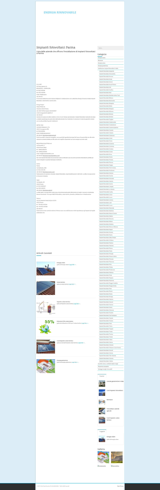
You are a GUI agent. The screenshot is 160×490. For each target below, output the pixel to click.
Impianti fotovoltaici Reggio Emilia (107, 286)
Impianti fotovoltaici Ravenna (106, 280)
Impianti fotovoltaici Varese (106, 342)
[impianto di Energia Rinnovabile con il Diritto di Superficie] (117, 457)
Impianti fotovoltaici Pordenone (107, 270)
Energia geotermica (62, 360)
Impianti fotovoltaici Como (105, 141)
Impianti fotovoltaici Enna (105, 154)
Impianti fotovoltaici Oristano (106, 240)
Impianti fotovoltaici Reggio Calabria (108, 283)
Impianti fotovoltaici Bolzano (106, 111)
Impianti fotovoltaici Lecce (105, 194)
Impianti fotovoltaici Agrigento (106, 71)
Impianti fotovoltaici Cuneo (106, 151)
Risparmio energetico (103, 366)
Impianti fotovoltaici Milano (106, 221)
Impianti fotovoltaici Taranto (106, 318)
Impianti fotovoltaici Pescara (106, 259)
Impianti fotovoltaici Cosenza (106, 143)
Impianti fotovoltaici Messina (106, 218)
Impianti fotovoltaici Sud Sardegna (108, 315)
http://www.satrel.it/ (47, 190)
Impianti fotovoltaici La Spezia (106, 189)
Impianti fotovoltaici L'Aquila (106, 186)
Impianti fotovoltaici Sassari (106, 302)
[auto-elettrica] (117, 471)
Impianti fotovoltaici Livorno (106, 200)
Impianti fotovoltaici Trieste (106, 337)
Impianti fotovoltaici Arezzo (106, 82)
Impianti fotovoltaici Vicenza (106, 358)
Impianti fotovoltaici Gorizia (106, 176)
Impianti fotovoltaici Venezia (106, 345)
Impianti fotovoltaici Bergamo (106, 103)
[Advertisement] (80, 31)
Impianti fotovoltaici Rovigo (106, 296)
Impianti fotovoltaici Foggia (106, 165)
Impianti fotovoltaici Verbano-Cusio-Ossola (110, 347)
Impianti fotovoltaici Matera (106, 216)
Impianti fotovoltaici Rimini (105, 291)
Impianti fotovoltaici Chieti (105, 138)
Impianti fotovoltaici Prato (105, 275)
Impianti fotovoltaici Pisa (105, 264)
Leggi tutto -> (72, 264)
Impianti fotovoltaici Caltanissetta (107, 122)
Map (118, 486)
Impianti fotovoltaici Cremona (106, 146)
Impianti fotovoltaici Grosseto (106, 178)
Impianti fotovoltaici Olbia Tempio (107, 237)
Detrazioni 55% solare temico (65, 321)
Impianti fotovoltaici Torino (105, 326)
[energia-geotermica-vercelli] (103, 457)
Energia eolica (101, 63)
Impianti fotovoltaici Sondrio (106, 312)
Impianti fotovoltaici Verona (106, 353)
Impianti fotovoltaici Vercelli (106, 350)
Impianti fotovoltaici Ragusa (106, 278)
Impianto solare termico (63, 302)
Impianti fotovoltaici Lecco (105, 197)
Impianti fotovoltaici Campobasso (107, 125)
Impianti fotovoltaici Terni (105, 323)
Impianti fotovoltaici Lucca (105, 205)
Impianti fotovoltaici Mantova (106, 210)
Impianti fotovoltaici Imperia (106, 181)
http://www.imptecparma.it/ (49, 135)
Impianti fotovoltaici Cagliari (106, 119)
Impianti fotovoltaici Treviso (106, 334)
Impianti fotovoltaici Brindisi (106, 116)
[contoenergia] (103, 471)
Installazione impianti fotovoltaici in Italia (108, 68)
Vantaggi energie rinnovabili (105, 369)
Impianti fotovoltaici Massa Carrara (108, 213)
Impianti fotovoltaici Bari (105, 92)
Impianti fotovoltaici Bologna (106, 108)
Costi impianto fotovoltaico (115, 390)
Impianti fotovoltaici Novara (106, 232)
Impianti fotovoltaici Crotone (106, 149)
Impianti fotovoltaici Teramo (106, 321)
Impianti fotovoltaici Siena (105, 307)
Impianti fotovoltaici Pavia (105, 251)
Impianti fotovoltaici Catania (106, 133)
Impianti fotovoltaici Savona (106, 304)
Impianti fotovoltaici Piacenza (106, 261)
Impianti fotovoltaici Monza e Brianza (108, 227)
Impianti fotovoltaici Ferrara (106, 159)
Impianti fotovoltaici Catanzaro (107, 135)
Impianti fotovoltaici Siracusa (106, 310)
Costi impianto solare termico (65, 341)
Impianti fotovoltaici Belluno (106, 98)
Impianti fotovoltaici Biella (105, 106)
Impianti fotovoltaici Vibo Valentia (107, 355)
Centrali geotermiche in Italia (115, 381)
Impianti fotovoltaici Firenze (106, 162)
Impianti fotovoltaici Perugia (106, 253)
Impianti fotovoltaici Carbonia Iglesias (108, 127)
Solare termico (61, 282)
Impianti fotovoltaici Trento (105, 331)
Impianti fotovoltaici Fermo (105, 157)
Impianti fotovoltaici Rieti (105, 288)
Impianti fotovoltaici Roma (105, 294)
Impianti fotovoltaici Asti (105, 87)
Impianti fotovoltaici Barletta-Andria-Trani (109, 95)
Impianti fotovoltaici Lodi (105, 202)
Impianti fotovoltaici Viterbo (106, 361)
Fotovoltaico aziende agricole (113, 410)
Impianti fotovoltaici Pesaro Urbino (108, 256)
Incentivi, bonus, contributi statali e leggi (108, 363)
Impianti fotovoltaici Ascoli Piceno (107, 84)
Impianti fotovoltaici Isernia (106, 184)
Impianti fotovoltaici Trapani (106, 329)
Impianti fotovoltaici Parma (106, 248)
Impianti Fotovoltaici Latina (106, 192)
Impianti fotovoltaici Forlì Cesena (107, 167)
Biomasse (100, 60)
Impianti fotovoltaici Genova (106, 173)
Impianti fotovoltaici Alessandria (107, 74)
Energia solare (61, 262)
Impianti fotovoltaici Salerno (106, 299)
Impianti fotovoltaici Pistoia (106, 267)
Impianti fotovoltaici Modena (106, 224)
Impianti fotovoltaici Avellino (106, 90)
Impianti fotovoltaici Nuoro (105, 235)
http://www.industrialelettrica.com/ (51, 155)
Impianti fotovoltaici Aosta (105, 79)
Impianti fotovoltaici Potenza (106, 272)
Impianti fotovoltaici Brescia (106, 114)
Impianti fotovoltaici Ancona (106, 76)
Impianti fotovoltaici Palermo (106, 245)
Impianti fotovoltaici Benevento (107, 100)
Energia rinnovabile (60, 12)
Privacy (122, 486)
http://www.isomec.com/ (49, 172)
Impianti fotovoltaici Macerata (106, 208)
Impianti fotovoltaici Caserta (106, 130)
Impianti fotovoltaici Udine (105, 339)
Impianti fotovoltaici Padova (106, 243)
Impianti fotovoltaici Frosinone (106, 170)
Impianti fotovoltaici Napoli (106, 229)
